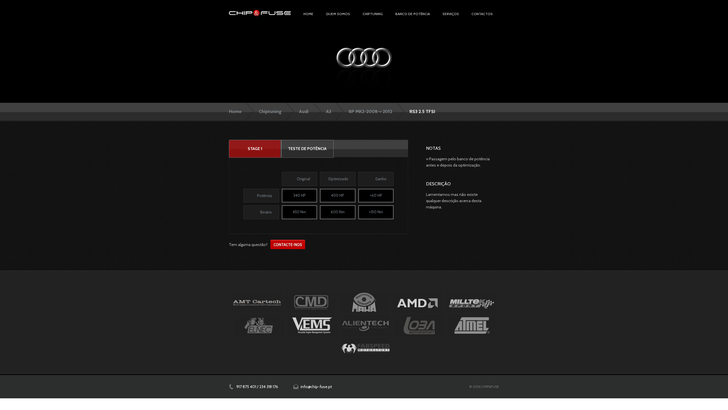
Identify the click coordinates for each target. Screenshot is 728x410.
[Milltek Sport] (471, 302)
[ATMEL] (472, 325)
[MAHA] (364, 302)
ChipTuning (373, 14)
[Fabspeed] (365, 348)
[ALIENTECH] (365, 325)
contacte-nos (288, 244)
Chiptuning (270, 111)
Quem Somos (338, 14)
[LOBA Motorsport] (419, 325)
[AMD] (417, 302)
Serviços (450, 14)
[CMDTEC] (311, 302)
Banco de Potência (412, 14)
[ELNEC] (259, 325)
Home (308, 14)
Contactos (482, 14)
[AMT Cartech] (257, 302)
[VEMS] (312, 325)
